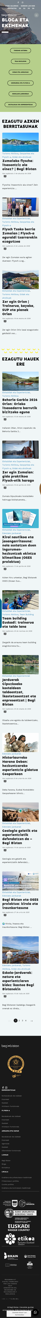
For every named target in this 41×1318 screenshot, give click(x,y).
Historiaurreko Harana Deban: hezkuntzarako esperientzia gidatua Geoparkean (20, 765)
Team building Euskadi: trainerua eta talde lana (18, 622)
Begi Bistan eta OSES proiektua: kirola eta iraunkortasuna (20, 904)
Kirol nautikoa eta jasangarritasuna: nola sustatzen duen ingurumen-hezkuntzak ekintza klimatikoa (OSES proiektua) (19, 549)
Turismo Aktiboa (20, 50)
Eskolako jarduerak (20, 94)
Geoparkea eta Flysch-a (20, 83)
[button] (35, 1312)
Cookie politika (8, 1184)
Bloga (4, 1164)
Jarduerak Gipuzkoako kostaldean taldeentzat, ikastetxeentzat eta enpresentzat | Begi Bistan (19, 692)
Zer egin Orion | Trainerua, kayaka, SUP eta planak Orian (18, 308)
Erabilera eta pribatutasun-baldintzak (17, 1177)
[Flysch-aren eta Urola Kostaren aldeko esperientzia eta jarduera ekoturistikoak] (17, 15)
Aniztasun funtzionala (10, 1106)
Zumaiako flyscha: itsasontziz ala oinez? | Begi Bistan (19, 165)
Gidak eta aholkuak (20, 72)
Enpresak (5, 1099)
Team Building (20, 61)
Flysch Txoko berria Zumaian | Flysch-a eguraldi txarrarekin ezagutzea (19, 235)
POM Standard (21, 1310)
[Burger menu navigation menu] (36, 15)
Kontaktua (6, 1167)
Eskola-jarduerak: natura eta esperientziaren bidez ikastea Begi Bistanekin (18, 981)
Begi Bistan (6, 1160)
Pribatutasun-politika (10, 1181)
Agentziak (5, 1144)
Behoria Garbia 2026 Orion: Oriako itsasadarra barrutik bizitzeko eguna (19, 406)
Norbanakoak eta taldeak (12, 1096)
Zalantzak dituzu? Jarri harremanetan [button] (19, 1314)
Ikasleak (5, 1103)
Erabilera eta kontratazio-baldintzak (16, 1188)
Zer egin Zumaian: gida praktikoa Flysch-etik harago (18, 476)
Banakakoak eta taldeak (11, 1116)
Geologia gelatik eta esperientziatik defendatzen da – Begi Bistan (19, 837)
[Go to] (18, 2)
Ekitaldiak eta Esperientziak (20, 104)
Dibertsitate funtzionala (11, 1150)
